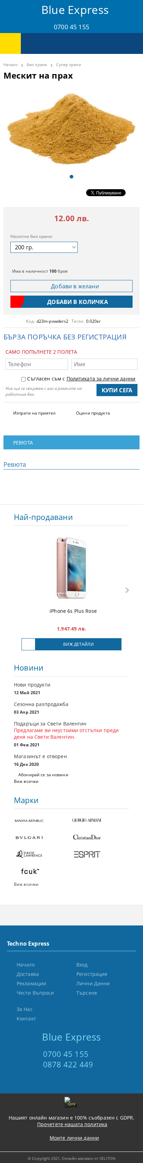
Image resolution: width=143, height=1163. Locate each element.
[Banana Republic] (43, 821)
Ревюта (23, 442)
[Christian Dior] (100, 838)
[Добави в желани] (28, 644)
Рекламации (31, 983)
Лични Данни (93, 983)
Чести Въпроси (35, 992)
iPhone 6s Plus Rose (73, 611)
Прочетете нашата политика (72, 1124)
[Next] (126, 590)
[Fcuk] (43, 872)
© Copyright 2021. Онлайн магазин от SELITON (71, 1158)
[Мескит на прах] (71, 128)
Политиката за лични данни (101, 378)
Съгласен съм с (81, 378)
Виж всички (26, 781)
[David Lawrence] (43, 855)
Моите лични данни (74, 1137)
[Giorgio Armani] (100, 821)
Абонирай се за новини (43, 775)
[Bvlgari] (43, 838)
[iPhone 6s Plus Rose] (71, 568)
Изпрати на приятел (34, 413)
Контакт (26, 1018)
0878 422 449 (68, 1064)
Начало (10, 64)
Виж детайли (78, 644)
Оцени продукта (93, 413)
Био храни (37, 64)
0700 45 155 (71, 27)
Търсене (86, 992)
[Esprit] (100, 855)
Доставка (28, 974)
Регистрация (92, 974)
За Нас (25, 1009)
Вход (82, 964)
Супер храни (68, 64)
